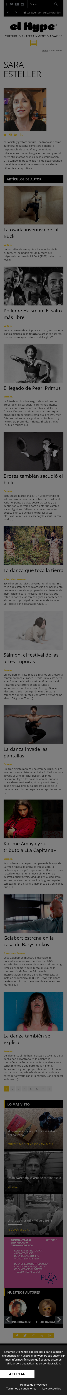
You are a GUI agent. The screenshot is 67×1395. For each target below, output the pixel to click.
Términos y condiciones (21, 1389)
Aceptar (17, 1374)
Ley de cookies (51, 1389)
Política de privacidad (33, 1385)
